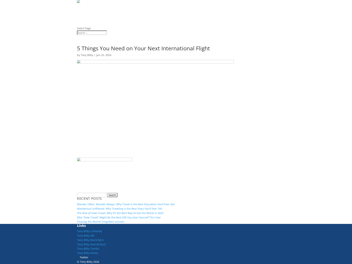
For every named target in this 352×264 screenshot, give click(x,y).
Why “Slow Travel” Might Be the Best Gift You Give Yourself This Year (119, 217)
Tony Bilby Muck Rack (90, 240)
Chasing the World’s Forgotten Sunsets (100, 221)
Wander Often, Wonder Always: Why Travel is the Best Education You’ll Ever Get (126, 204)
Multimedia (87, 24)
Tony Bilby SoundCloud (91, 244)
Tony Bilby (87, 55)
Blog (81, 11)
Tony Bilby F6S (86, 235)
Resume (83, 19)
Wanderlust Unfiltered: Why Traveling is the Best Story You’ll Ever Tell (119, 208)
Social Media (89, 15)
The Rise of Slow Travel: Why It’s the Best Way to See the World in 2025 (120, 213)
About (82, 6)
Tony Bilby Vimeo (87, 253)
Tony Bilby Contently (89, 231)
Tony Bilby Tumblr (88, 248)
